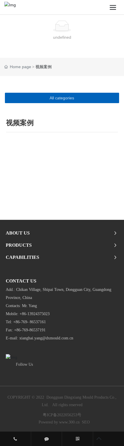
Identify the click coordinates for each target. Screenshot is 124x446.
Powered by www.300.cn (59, 422)
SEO (86, 422)
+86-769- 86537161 (29, 322)
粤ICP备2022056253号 (62, 415)
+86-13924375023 (35, 314)
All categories (62, 98)
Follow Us (24, 364)
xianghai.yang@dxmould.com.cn (46, 338)
